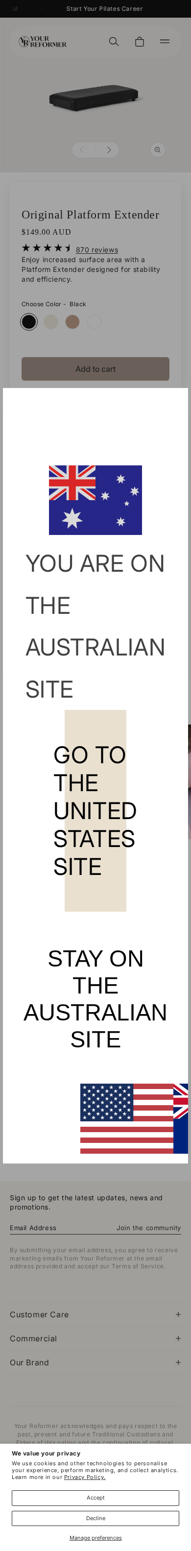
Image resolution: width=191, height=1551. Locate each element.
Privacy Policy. (85, 1477)
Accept (96, 1497)
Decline (95, 1518)
